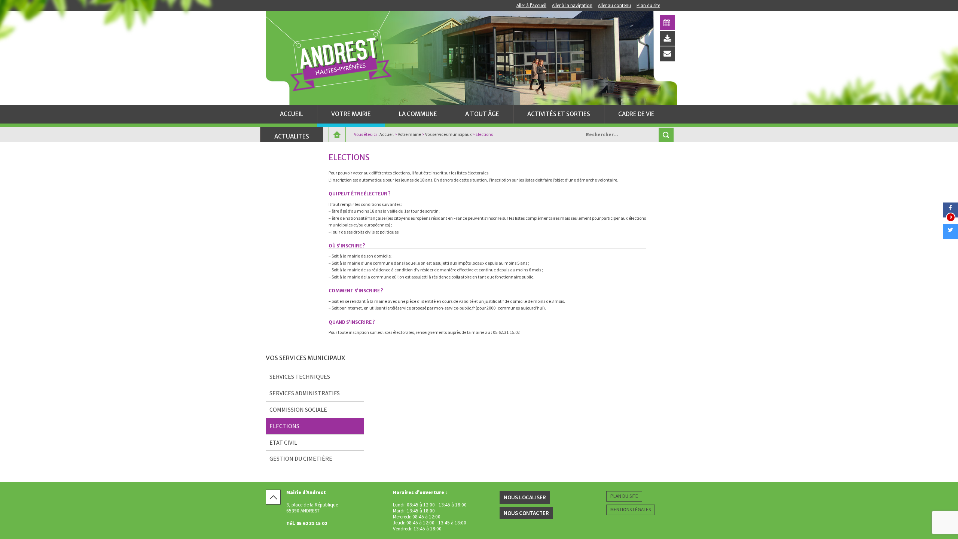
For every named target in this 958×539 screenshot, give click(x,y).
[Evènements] (667, 22)
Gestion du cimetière (300, 458)
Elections (284, 426)
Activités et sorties (558, 114)
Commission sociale (298, 409)
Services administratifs (304, 393)
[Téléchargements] (667, 38)
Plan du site (648, 5)
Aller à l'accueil (531, 5)
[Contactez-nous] (667, 53)
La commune (418, 114)
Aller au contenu (614, 5)
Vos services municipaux (448, 134)
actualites (291, 136)
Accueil (291, 114)
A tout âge (482, 114)
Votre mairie (351, 114)
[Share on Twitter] (950, 237)
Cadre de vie (636, 114)
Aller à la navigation (572, 5)
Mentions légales (630, 509)
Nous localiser (525, 497)
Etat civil (283, 442)
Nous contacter (526, 513)
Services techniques (299, 376)
